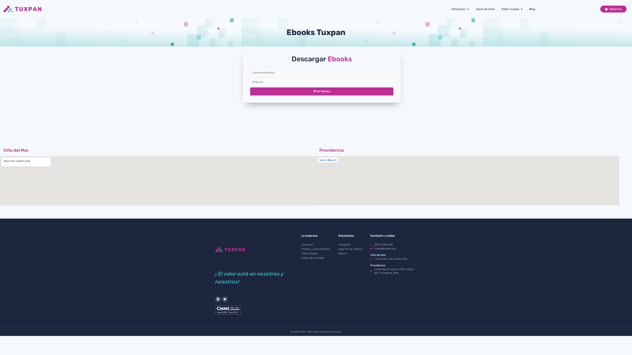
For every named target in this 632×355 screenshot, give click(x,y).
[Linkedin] (218, 299)
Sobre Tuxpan (510, 9)
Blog (532, 9)
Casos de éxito (485, 9)
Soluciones (458, 9)
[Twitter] (225, 299)
